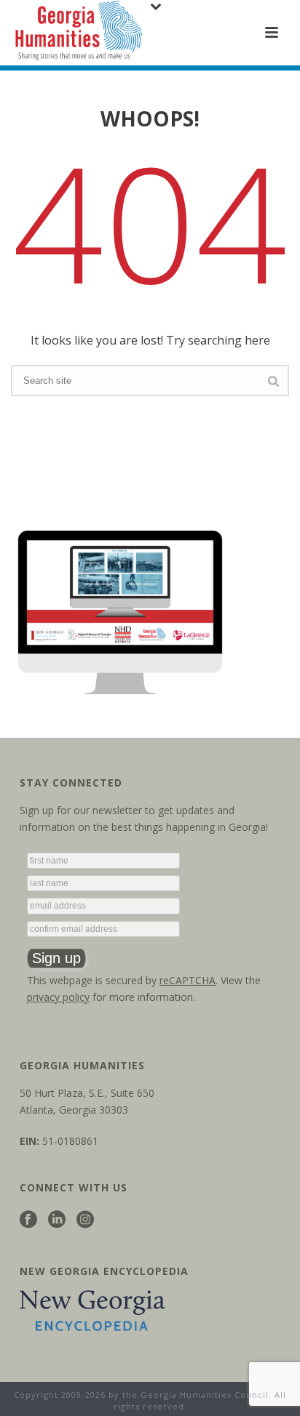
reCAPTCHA (187, 980)
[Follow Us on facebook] (28, 1220)
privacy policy (58, 997)
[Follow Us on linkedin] (57, 1220)
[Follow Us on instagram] (85, 1220)
